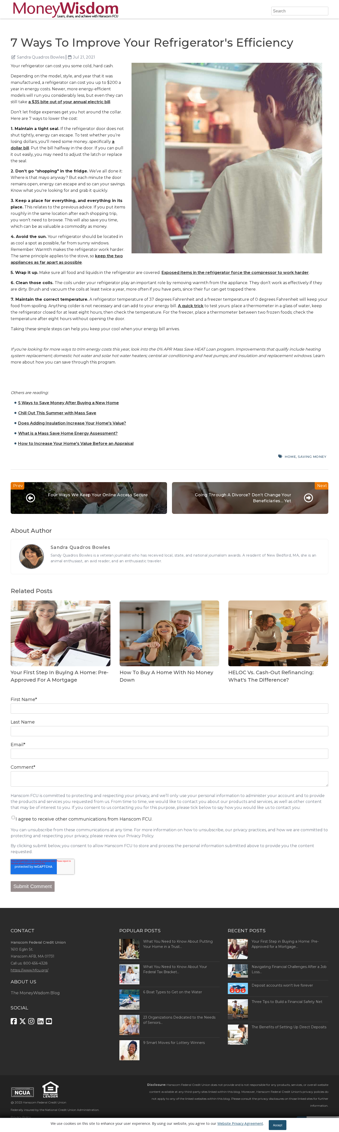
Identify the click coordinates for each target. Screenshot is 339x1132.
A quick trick (190, 305)
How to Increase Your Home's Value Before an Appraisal (76, 443)
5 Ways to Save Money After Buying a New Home (68, 402)
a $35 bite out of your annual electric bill (69, 102)
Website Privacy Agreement (240, 1123)
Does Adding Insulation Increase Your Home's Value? (72, 423)
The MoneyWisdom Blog (35, 993)
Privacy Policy (21, 1117)
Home (290, 457)
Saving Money (312, 457)
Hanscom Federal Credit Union (44, 1102)
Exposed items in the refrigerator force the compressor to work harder (235, 272)
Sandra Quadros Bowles (41, 57)
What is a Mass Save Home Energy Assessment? (68, 433)
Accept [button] (277, 1125)
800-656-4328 (35, 963)
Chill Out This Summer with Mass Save (57, 413)
